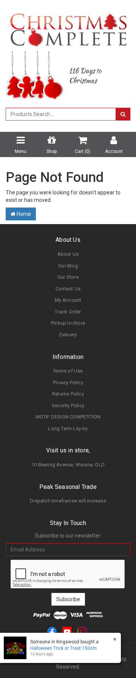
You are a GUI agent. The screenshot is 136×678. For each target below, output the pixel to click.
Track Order (68, 312)
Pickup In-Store (68, 323)
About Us (68, 254)
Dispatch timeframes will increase (68, 501)
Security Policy (68, 405)
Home (23, 214)
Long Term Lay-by (68, 428)
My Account (68, 300)
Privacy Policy (68, 382)
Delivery (68, 334)
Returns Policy (68, 394)
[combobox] (61, 114)
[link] (52, 631)
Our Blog (68, 266)
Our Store (68, 277)
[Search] (123, 114)
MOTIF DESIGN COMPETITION (68, 417)
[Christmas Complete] (68, 27)
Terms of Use (68, 371)
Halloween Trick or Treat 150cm (63, 648)
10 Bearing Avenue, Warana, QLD (68, 464)
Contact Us (68, 289)
